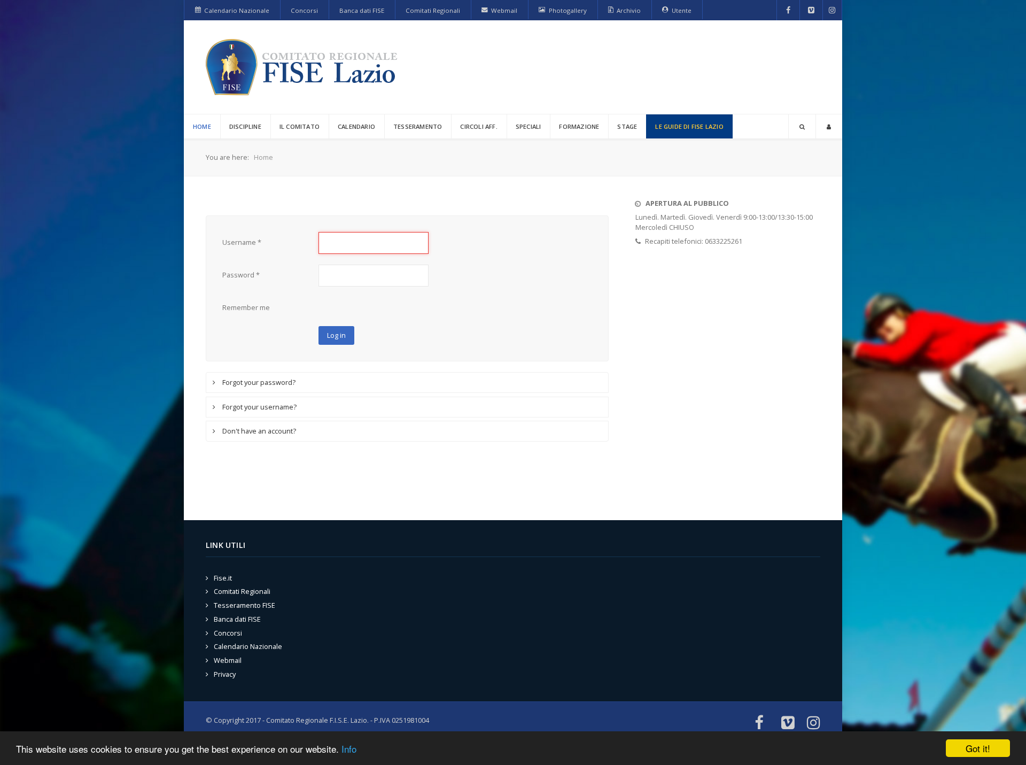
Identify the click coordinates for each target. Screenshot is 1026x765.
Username (241, 242)
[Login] (828, 126)
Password (241, 275)
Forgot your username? (259, 407)
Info (348, 748)
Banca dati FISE (237, 619)
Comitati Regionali (242, 591)
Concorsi (228, 633)
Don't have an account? (258, 431)
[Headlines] (303, 67)
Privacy (225, 674)
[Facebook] (788, 10)
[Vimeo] (811, 10)
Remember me (246, 307)
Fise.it (223, 578)
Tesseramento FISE (244, 605)
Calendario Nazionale (248, 646)
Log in (336, 335)
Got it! (978, 748)
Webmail (228, 660)
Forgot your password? (258, 382)
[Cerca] (802, 126)
